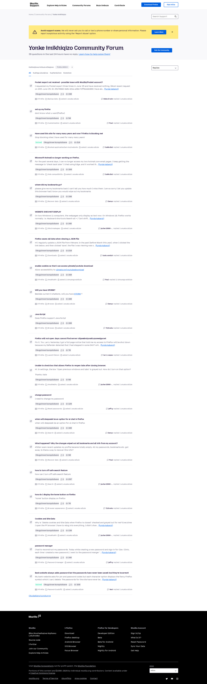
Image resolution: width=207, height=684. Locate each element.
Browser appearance (56, 508)
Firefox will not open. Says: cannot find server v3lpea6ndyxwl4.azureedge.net (70, 338)
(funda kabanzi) (111, 89)
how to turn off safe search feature (51, 470)
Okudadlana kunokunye (40, 596)
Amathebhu (52, 385)
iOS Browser (70, 646)
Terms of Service (50, 678)
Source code (34, 640)
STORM (77, 294)
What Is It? (136, 637)
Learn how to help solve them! (94, 54)
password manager (44, 546)
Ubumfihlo (66, 678)
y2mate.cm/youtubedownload (70, 270)
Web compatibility (55, 174)
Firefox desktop (72, 637)
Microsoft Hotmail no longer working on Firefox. (57, 158)
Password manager (56, 562)
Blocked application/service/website (63, 147)
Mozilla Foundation (87, 666)
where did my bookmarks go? (48, 185)
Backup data (53, 99)
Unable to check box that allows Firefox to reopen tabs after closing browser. (70, 365)
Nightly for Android (107, 650)
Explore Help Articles (57, 5)
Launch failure (53, 355)
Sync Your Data (138, 646)
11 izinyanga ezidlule (124, 280)
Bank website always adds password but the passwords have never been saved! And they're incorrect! (82, 573)
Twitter (167, 679)
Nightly (101, 646)
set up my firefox (43, 109)
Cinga (176, 16)
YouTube (172, 679)
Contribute (120, 5)
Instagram (177, 679)
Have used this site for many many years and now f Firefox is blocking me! (69, 133)
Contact (94, 678)
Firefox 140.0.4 (62, 67)
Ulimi (152, 666)
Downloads (52, 255)
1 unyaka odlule (126, 99)
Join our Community (38, 648)
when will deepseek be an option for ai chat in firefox (59, 419)
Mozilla (35, 617)
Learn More (159, 32)
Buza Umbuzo (102, 5)
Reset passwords (55, 409)
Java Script (40, 314)
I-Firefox (40, 99)
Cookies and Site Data (45, 519)
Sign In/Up (171, 5)
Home (31, 15)
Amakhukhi (52, 280)
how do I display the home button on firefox (55, 494)
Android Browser (72, 642)
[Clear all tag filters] (72, 67)
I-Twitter (33, 644)
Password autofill (55, 589)
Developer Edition (106, 633)
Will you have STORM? (45, 290)
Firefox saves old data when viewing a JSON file (57, 239)
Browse (51, 304)
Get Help (135, 650)
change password (43, 395)
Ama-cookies (81, 678)
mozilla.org (34, 678)
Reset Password (138, 642)
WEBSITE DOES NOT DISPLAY (48, 212)
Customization (53, 123)
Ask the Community (161, 50)
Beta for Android (105, 642)
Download (69, 633)
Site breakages (54, 228)
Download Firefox (151, 5)
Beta (100, 637)
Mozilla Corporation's (44, 666)
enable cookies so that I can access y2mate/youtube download (64, 266)
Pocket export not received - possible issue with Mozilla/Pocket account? (69, 82)
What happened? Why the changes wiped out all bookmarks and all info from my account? (76, 443)
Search (50, 433)
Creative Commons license (42, 673)
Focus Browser (71, 650)
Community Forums (81, 5)
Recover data (53, 201)
